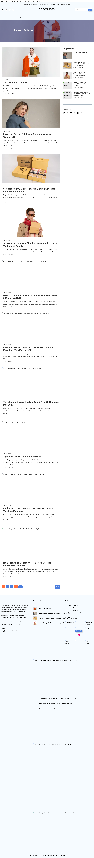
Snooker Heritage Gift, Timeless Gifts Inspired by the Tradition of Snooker (30, 244)
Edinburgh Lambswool (7, 453)
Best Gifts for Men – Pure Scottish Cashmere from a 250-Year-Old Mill (30, 296)
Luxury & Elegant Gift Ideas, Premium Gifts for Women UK (27, 135)
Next (57, 586)
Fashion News (72, 608)
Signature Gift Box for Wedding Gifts (22, 456)
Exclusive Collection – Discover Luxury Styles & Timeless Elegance (28, 509)
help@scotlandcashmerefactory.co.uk (12, 631)
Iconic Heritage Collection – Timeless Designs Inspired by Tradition (27, 564)
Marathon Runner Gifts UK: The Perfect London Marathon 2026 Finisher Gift (28, 349)
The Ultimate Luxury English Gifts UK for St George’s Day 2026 (31, 403)
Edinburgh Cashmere (7, 131)
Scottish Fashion (73, 610)
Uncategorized (5, 79)
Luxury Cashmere (73, 605)
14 (20, 586)
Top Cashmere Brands (74, 613)
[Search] (90, 10)
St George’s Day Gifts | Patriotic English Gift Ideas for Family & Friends (29, 190)
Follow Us (78, 630)
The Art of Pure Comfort (15, 82)
